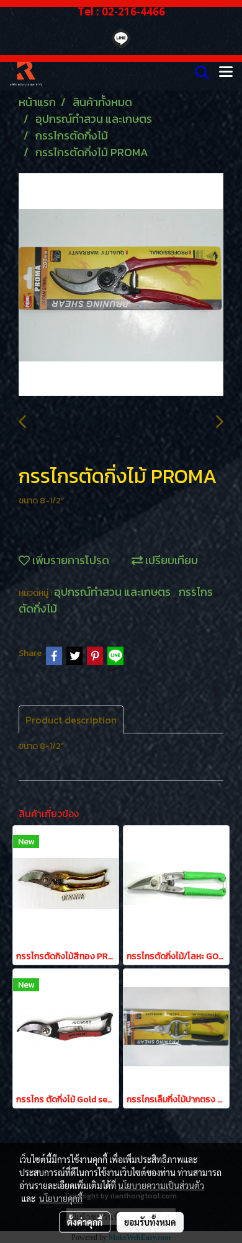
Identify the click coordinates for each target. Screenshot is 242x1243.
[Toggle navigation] (226, 72)
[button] (198, 72)
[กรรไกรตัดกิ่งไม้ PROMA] (121, 285)
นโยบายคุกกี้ (61, 1198)
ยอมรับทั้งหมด (150, 1222)
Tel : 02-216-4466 (121, 11)
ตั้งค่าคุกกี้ (84, 1222)
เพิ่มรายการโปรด (69, 560)
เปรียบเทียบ (170, 560)
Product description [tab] (71, 719)
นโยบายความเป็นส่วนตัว (161, 1185)
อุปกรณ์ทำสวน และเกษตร (113, 591)
